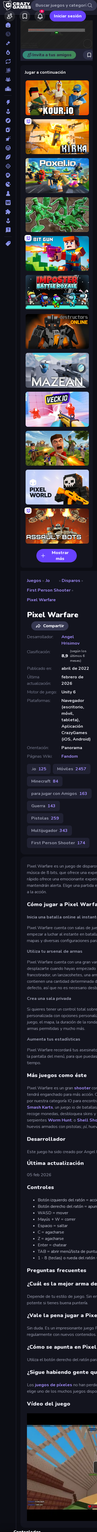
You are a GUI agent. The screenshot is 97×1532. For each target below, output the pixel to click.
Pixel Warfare (41, 600)
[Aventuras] (8, 120)
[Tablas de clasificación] (8, 88)
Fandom (69, 756)
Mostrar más (60, 556)
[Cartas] (8, 129)
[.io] (8, 184)
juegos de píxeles (53, 1385)
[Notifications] (39, 16)
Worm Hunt (60, 1120)
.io (47, 581)
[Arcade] (8, 111)
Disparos (71, 581)
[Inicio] (8, 24)
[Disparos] (8, 166)
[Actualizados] (8, 61)
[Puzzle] (8, 211)
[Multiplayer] (8, 79)
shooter (82, 1088)
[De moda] (8, 52)
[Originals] (8, 70)
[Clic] (8, 138)
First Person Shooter (49, 590)
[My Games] (24, 16)
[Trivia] (8, 229)
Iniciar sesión (68, 16)
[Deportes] (8, 157)
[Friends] (9, 16)
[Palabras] (8, 202)
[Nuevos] (8, 43)
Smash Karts (40, 1107)
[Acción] (8, 102)
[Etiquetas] (8, 243)
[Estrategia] (8, 175)
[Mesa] (8, 193)
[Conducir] (8, 147)
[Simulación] (8, 220)
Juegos (34, 581)
